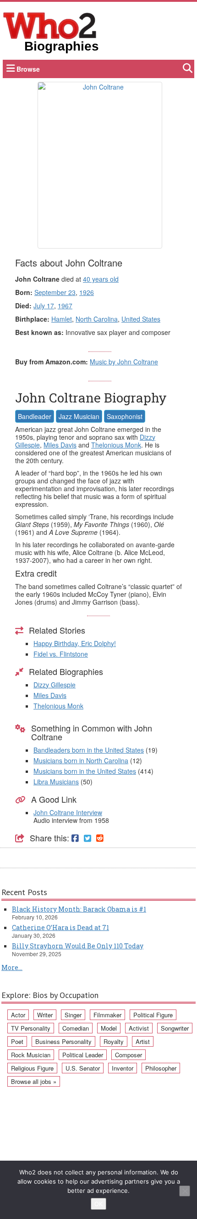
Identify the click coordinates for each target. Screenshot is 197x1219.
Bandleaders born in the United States (88, 749)
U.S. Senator (83, 1068)
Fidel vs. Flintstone (60, 653)
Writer (45, 1014)
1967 (65, 305)
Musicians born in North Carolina (80, 760)
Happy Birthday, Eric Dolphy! (74, 643)
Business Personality (63, 1041)
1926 (86, 292)
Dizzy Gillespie (54, 684)
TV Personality (30, 1028)
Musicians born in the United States (84, 771)
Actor (18, 1014)
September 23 (55, 292)
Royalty (114, 1041)
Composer (128, 1054)
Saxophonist (124, 416)
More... (11, 967)
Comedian (75, 1028)
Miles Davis (60, 444)
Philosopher (160, 1068)
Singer (73, 1014)
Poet (17, 1041)
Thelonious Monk (116, 444)
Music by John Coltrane (124, 361)
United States (140, 318)
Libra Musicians (56, 781)
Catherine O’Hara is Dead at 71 (60, 927)
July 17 (43, 305)
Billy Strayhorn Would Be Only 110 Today (77, 945)
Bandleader (34, 416)
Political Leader (82, 1054)
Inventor (122, 1068)
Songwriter (175, 1028)
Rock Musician (30, 1054)
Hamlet (61, 318)
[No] (184, 1190)
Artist (143, 1041)
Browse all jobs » (33, 1081)
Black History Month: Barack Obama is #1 (79, 909)
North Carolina (97, 318)
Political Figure (153, 1014)
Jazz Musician (79, 416)
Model (109, 1028)
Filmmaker (107, 1014)
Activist (139, 1028)
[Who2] (50, 24)
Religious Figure (32, 1068)
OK (98, 1204)
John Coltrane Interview (67, 812)
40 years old (101, 278)
